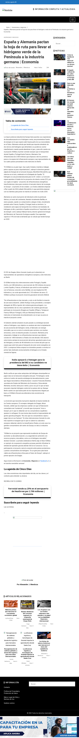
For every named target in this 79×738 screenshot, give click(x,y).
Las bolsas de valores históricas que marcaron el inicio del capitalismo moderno (44, 646)
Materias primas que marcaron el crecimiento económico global (11, 612)
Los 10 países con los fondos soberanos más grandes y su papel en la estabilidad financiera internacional (44, 615)
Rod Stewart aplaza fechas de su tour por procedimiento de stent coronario (72, 178)
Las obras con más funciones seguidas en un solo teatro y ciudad (70, 162)
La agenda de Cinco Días (20, 125)
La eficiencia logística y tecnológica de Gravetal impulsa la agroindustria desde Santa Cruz (27, 653)
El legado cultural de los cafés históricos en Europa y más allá (71, 74)
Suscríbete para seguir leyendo (22, 129)
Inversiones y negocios (11, 37)
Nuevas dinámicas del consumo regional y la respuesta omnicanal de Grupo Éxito (27, 616)
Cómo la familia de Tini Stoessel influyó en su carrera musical (70, 60)
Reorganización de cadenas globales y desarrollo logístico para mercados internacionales (10, 652)
